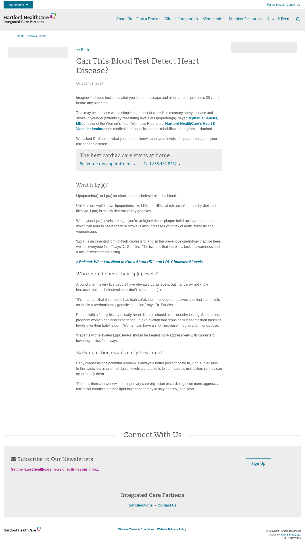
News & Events (279, 19)
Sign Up (258, 464)
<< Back (82, 50)
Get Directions (141, 505)
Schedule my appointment (106, 164)
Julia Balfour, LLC (290, 534)
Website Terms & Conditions (136, 529)
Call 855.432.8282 (160, 164)
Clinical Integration (181, 19)
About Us (124, 19)
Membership (214, 19)
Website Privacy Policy (171, 529)
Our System (17, 4)
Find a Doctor (148, 19)
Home (20, 35)
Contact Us (293, 4)
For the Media (275, 4)
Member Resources (245, 19)
